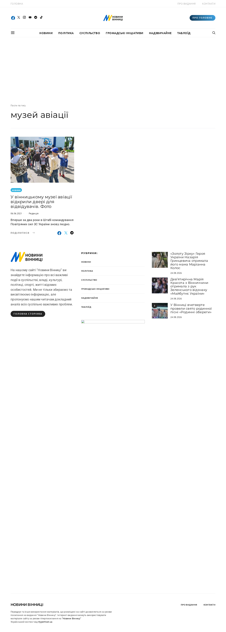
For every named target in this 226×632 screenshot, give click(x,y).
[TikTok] (41, 18)
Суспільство (89, 33)
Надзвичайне (160, 33)
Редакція (33, 213)
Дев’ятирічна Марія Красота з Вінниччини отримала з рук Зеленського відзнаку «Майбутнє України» (189, 286)
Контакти (208, 3)
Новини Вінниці (27, 605)
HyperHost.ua (45, 622)
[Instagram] (24, 18)
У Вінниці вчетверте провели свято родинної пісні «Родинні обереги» (191, 308)
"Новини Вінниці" (71, 618)
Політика (66, 33)
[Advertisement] (113, 70)
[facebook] (13, 18)
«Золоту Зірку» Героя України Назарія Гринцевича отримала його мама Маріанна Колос (189, 261)
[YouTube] (30, 18)
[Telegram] (35, 18)
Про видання (186, 3)
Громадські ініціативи (124, 33)
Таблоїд (184, 33)
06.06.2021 (16, 213)
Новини (46, 33)
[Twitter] (18, 18)
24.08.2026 (176, 272)
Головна (17, 3)
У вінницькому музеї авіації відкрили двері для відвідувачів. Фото (41, 201)
